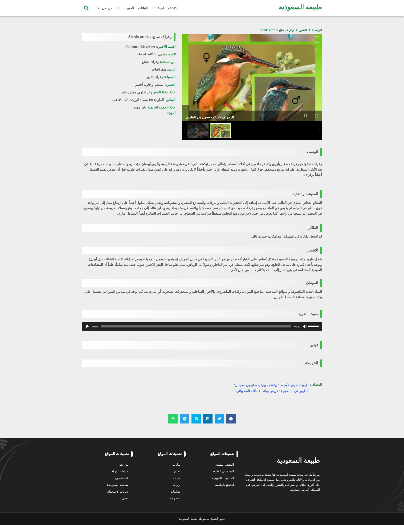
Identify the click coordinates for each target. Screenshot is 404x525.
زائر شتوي (145, 92)
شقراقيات (159, 69)
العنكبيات (175, 491)
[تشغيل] (87, 326)
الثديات (177, 478)
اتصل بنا (124, 498)
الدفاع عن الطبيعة (223, 471)
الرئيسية (317, 30)
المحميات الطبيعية (223, 478)
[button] (86, 8)
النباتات (143, 8)
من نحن (107, 8)
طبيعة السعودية (300, 7)
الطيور (303, 30)
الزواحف (176, 484)
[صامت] (305, 326)
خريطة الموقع (120, 471)
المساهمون (122, 478)
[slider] (314, 326)
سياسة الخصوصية (118, 484)
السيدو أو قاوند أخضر (149, 84)
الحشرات (175, 498)
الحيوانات (128, 8)
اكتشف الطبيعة (168, 8)
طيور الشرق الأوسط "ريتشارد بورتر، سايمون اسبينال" (270, 385)
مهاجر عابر (128, 92)
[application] (202, 326)
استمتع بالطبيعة (224, 484)
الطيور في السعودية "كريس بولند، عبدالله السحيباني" (271, 391)
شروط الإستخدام (118, 491)
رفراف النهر (154, 77)
